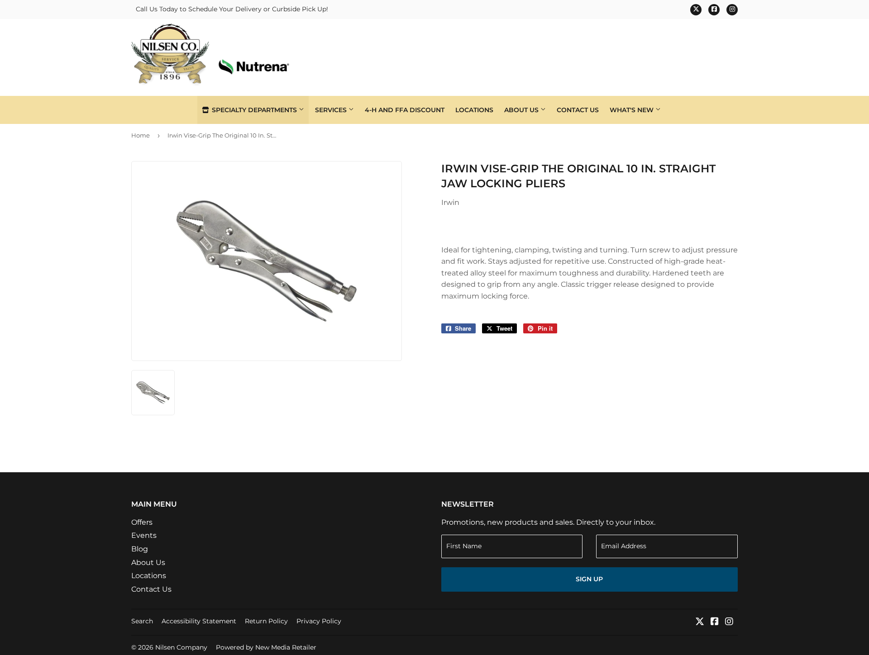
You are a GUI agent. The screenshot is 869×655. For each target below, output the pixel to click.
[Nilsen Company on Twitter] (699, 622)
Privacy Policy (318, 621)
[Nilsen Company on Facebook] (715, 622)
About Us (522, 110)
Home (140, 135)
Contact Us (578, 110)
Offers (142, 522)
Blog (139, 549)
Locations (474, 110)
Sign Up (589, 579)
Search (142, 621)
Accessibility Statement (199, 621)
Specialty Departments (254, 110)
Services (332, 110)
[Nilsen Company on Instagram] (729, 622)
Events (144, 535)
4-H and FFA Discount (404, 110)
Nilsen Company (181, 647)
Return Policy (266, 621)
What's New (632, 110)
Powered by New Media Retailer (266, 647)
